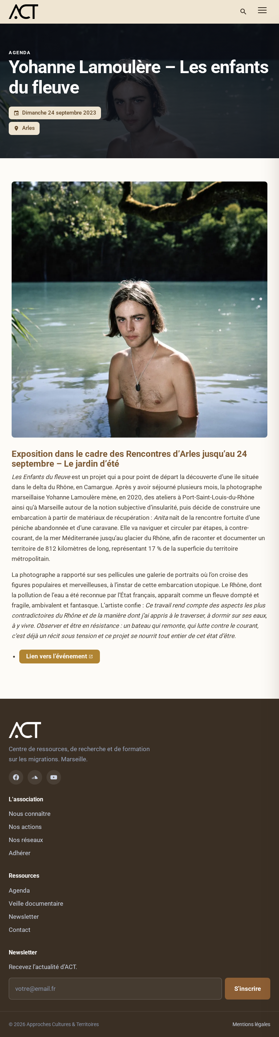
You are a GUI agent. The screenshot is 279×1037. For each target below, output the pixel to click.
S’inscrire (247, 988)
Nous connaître (29, 813)
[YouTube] (53, 777)
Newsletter (24, 916)
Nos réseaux (26, 839)
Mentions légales (251, 1024)
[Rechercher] (243, 12)
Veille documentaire (36, 903)
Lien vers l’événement (56, 656)
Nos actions (25, 826)
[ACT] (23, 11)
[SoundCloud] (35, 777)
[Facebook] (16, 777)
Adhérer (20, 853)
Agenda (20, 52)
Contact (20, 929)
